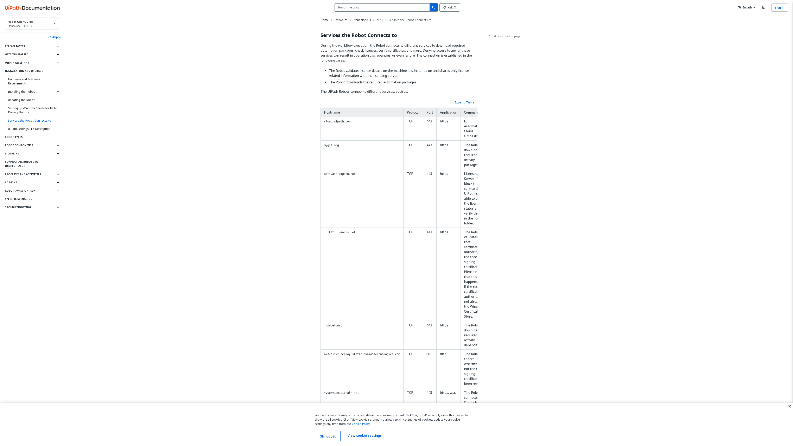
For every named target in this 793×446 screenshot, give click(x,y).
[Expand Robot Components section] (58, 145)
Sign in (780, 7)
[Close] (789, 406)
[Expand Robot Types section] (58, 137)
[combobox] (383, 7)
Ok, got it (327, 436)
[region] (396, 424)
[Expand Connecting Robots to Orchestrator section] (58, 164)
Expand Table (461, 102)
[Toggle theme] (763, 7)
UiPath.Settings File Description (29, 129)
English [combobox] (745, 7)
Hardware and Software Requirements (24, 81)
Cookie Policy (361, 424)
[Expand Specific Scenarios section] (58, 199)
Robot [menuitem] (339, 20)
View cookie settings (365, 435)
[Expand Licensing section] (58, 153)
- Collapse (54, 37)
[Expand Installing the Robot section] (58, 92)
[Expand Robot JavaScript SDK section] (58, 191)
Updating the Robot (21, 100)
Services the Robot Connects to (410, 20)
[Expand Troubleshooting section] (58, 207)
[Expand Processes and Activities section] (58, 174)
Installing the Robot (21, 91)
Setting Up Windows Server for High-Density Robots (32, 110)
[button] (32, 120)
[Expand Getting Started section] (58, 54)
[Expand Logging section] (58, 182)
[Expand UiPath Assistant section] (58, 63)
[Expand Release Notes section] (58, 46)
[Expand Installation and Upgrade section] (58, 71)
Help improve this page (506, 36)
